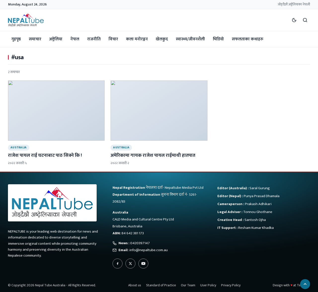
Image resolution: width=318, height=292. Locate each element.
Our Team (188, 285)
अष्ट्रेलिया (55, 39)
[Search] (305, 20)
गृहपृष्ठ (16, 39)
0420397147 (140, 243)
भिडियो (218, 39)
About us (134, 285)
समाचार (35, 39)
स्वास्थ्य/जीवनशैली (190, 39)
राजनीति (94, 39)
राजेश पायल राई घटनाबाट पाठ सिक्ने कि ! (45, 155)
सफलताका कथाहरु (247, 39)
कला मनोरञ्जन (137, 39)
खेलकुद (162, 39)
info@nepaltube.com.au (148, 250)
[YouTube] (143, 263)
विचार (113, 39)
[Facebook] (117, 263)
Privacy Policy (230, 285)
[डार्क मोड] (294, 20)
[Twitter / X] (130, 263)
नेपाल (74, 39)
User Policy (208, 285)
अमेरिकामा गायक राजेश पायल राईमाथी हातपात (153, 155)
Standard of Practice (161, 285)
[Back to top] (305, 284)
